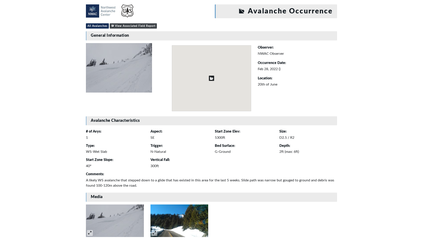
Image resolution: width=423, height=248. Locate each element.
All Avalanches (97, 26)
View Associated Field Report (134, 26)
